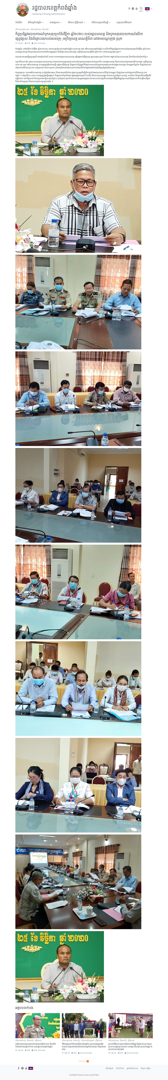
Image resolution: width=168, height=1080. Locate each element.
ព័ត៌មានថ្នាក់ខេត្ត (36, 29)
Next (148, 1035)
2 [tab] (83, 1061)
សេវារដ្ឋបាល (55, 22)
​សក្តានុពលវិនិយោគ (124, 22)
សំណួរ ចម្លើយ (146, 1068)
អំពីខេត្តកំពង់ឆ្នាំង (34, 22)
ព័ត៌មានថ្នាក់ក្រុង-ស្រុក (22, 29)
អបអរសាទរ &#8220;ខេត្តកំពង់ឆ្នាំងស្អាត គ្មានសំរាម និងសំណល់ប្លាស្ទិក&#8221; (82, 1045)
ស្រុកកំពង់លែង (28, 1043)
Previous (20, 1035)
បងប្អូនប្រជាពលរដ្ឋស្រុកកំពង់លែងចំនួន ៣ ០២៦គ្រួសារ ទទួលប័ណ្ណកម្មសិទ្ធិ (37, 1048)
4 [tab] (88, 1061)
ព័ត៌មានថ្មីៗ (45, 29)
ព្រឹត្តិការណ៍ (84, 1040)
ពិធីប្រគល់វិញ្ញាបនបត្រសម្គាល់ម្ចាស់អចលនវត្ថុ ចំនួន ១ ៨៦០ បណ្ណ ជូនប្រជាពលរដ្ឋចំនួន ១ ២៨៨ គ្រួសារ (129, 1048)
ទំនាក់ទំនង (120, 1068)
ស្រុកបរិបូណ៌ (140, 1043)
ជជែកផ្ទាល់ (109, 1068)
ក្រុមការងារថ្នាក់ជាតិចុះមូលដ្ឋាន (118, 1040)
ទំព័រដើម (18, 22)
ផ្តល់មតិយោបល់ (132, 1068)
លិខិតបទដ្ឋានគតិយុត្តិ (100, 22)
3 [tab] (85, 1061)
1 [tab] (80, 1061)
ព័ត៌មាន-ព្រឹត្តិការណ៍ (75, 22)
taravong (41, 43)
